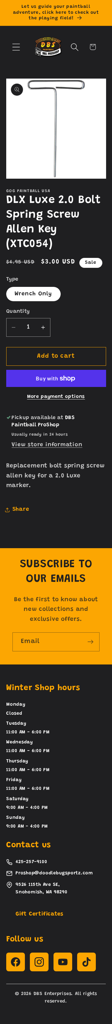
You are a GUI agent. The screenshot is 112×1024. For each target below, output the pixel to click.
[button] (16, 47)
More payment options (56, 396)
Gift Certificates (39, 914)
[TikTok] (86, 962)
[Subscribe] (90, 641)
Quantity (18, 311)
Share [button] (20, 509)
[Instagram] (39, 962)
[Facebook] (15, 962)
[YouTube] (63, 962)
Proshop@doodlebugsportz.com (54, 873)
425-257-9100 (31, 862)
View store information (47, 445)
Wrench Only (33, 294)
